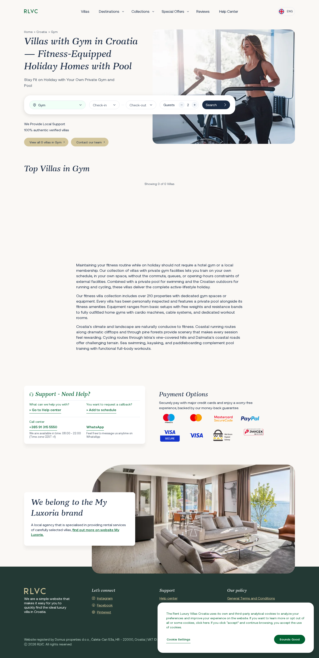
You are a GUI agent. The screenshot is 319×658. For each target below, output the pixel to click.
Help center (169, 598)
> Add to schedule (101, 410)
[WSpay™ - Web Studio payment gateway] (226, 435)
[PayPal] (253, 418)
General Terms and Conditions (251, 598)
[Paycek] (253, 435)
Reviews (203, 11)
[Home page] (31, 11)
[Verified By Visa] (172, 435)
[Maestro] (172, 418)
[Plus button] (195, 105)
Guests (169, 105)
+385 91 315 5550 (43, 427)
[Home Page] (35, 591)
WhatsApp (95, 427)
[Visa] (199, 435)
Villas (85, 11)
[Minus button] (182, 105)
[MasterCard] (199, 418)
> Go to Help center (45, 410)
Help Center (228, 11)
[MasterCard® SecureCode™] (226, 418)
